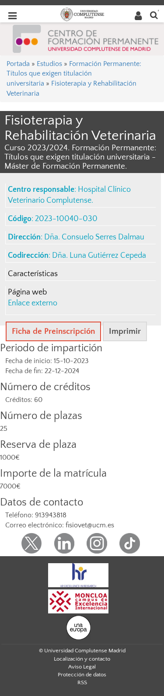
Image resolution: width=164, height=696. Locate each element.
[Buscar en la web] (154, 15)
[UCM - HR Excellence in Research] (78, 574)
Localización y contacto (82, 659)
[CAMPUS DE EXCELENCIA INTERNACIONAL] (78, 601)
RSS (82, 682)
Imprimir (125, 331)
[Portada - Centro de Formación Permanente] (86, 38)
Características (33, 274)
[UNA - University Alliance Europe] (78, 627)
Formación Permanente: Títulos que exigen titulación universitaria (74, 74)
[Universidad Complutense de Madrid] (82, 13)
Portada (18, 64)
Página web (27, 292)
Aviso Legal (82, 667)
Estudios (49, 64)
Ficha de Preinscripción (53, 331)
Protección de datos (82, 675)
